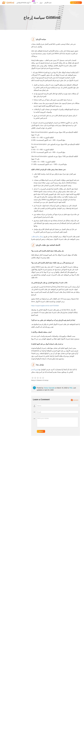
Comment (74, 400)
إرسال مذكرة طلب (37, 236)
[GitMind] (8, 2)
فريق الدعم (34, 369)
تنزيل (41, 3)
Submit (41, 431)
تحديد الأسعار (47, 3)
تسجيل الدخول (76, 3)
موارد (34, 3)
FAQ (70, 388)
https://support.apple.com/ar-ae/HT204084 (45, 305)
